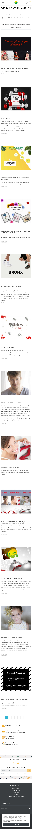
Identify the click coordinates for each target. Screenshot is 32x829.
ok (29, 770)
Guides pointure (10, 21)
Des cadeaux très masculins (11, 403)
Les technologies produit (9, 24)
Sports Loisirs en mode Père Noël (13, 579)
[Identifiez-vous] (27, 2)
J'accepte (16, 824)
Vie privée (16, 749)
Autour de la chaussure (23, 24)
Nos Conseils (14, 18)
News (12, 27)
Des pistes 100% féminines (10, 468)
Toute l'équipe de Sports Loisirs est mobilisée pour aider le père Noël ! (13, 522)
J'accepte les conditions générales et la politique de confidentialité (14, 773)
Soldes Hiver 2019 (7, 347)
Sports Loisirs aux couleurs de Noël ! (14, 68)
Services (4, 808)
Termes (20, 749)
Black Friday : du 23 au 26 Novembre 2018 (15, 699)
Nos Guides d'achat (25, 18)
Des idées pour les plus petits (11, 638)
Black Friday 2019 (7, 118)
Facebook (13, 762)
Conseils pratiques (21, 21)
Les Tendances (22, 15)
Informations (6, 804)
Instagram (18, 762)
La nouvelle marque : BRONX (11, 286)
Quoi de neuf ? (6, 18)
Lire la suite (4, 74)
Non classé (18, 27)
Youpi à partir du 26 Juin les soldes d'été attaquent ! (15, 178)
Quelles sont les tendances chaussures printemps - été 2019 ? (15, 232)
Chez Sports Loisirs (11, 15)
